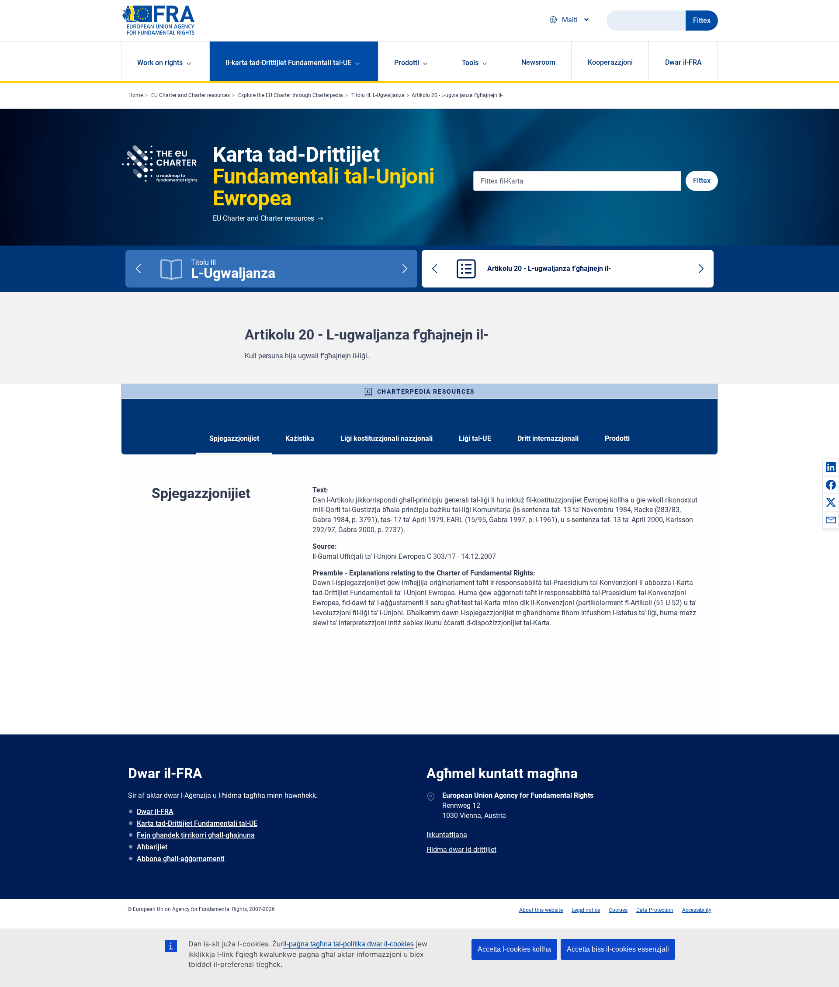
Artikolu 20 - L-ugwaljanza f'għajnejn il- (457, 95)
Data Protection (654, 910)
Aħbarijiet (152, 847)
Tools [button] (470, 63)
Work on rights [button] (160, 63)
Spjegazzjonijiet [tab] (234, 438)
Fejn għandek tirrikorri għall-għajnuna (196, 835)
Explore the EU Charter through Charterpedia (290, 95)
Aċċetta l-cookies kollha (514, 949)
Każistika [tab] (299, 438)
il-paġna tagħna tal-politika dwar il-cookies (348, 944)
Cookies (618, 910)
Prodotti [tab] (617, 438)
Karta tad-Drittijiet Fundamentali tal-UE (197, 823)
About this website (541, 910)
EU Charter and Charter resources (190, 95)
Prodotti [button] (406, 63)
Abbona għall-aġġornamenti (181, 859)
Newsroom (538, 62)
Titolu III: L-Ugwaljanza (378, 95)
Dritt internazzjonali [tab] (548, 438)
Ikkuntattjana (446, 835)
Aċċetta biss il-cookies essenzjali (618, 949)
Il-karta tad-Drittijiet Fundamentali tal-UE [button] (288, 63)
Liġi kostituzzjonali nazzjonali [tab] (386, 438)
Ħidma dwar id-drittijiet (461, 849)
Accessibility (696, 910)
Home (135, 95)
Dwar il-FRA (683, 62)
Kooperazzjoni (610, 62)
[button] (831, 467)
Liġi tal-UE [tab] (475, 438)
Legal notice (586, 910)
